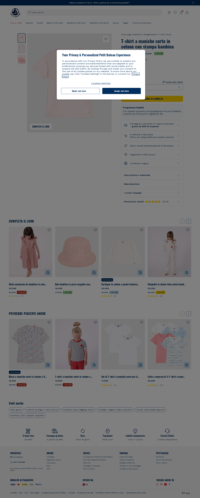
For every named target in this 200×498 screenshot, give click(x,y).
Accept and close (121, 91)
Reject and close (79, 91)
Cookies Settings (101, 83)
